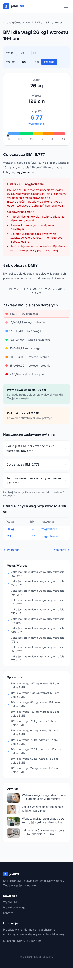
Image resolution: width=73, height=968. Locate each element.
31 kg (9, 536)
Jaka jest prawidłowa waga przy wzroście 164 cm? (37, 592)
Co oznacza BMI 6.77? (22, 464)
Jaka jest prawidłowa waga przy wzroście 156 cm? (37, 649)
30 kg (10, 529)
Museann (9, 940)
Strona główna (12, 22)
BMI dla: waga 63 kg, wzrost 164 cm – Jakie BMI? (35, 732)
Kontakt (8, 913)
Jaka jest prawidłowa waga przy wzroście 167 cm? (37, 573)
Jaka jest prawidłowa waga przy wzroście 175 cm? (37, 620)
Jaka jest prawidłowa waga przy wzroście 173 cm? (37, 639)
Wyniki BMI (33, 22)
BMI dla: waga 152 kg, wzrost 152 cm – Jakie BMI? (36, 713)
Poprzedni (13, 549)
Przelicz (49, 61)
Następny (60, 549)
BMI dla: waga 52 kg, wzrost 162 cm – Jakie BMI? (35, 760)
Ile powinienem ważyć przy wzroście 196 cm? (33, 480)
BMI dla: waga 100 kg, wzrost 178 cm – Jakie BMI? (36, 694)
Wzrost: (11, 61)
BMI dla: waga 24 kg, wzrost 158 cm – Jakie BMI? (35, 770)
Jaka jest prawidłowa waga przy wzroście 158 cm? (37, 583)
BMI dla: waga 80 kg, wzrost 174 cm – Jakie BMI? (35, 704)
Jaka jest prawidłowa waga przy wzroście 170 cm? (37, 602)
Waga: (10, 52)
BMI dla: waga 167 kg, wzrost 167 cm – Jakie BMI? (36, 685)
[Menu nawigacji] (66, 6)
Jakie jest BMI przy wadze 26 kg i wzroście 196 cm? (31, 448)
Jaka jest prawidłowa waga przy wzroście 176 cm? (37, 658)
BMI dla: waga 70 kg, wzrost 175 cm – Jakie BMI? (35, 723)
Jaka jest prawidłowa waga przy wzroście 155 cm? (37, 611)
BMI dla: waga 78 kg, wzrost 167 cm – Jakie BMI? (35, 741)
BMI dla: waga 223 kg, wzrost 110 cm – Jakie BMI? (36, 751)
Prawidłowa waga (14, 907)
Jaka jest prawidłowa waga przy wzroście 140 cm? (37, 630)
